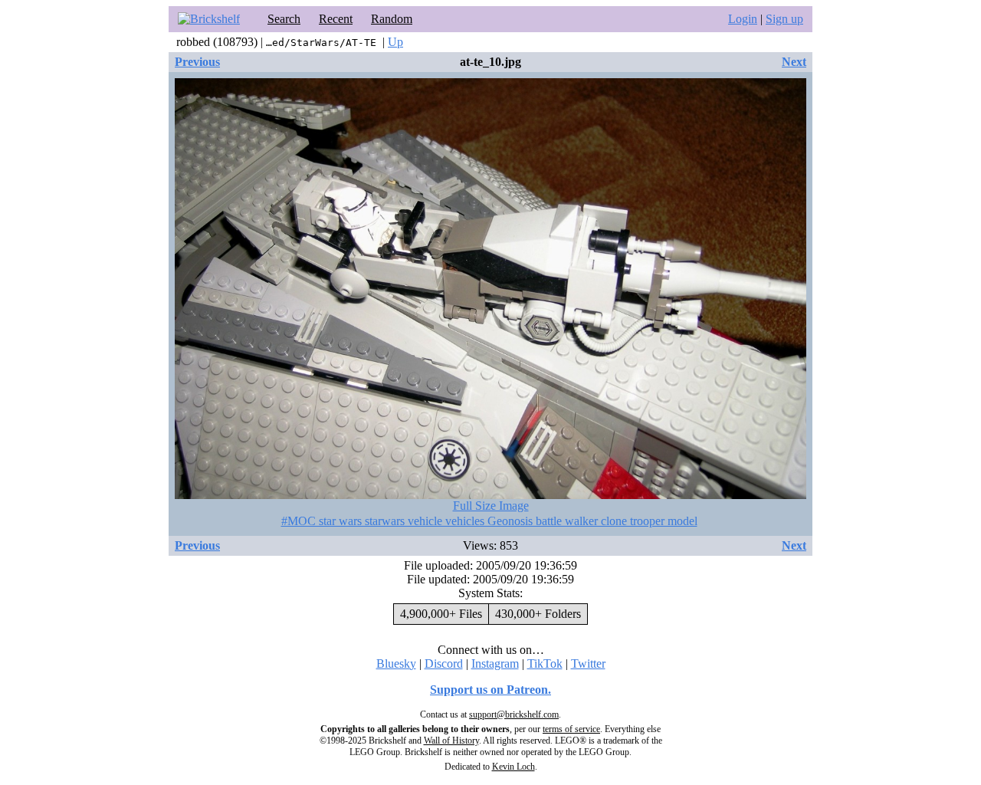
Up (395, 41)
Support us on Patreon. (490, 689)
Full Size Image (491, 505)
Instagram (495, 663)
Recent (336, 18)
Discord (444, 663)
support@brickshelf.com (514, 714)
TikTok (545, 663)
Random (391, 18)
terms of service (571, 729)
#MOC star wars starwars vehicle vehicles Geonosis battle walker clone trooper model (489, 520)
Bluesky (396, 663)
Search (283, 18)
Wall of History (451, 740)
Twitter (588, 663)
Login (742, 18)
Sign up (784, 18)
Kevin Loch (513, 766)
